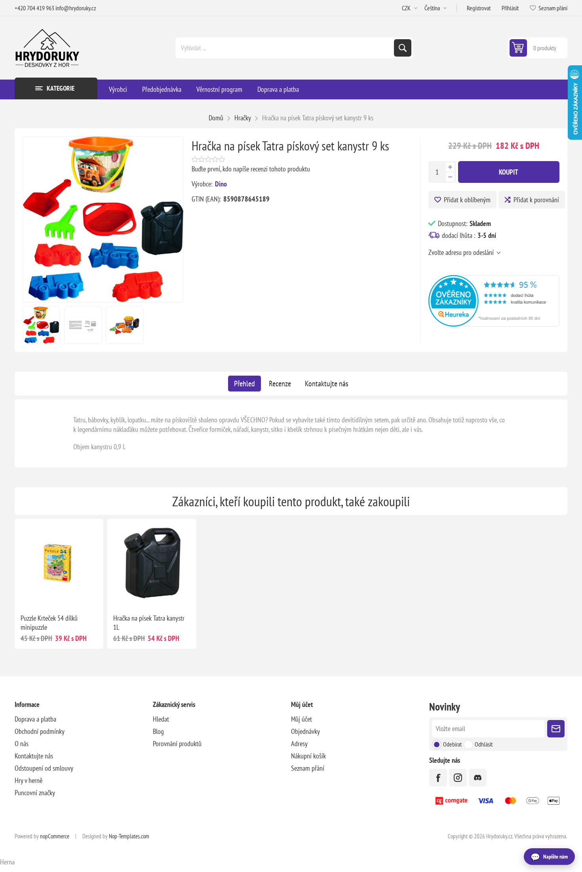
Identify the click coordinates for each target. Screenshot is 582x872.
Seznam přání (307, 768)
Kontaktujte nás (326, 383)
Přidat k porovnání (536, 199)
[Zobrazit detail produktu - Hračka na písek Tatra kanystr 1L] (151, 563)
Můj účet (301, 719)
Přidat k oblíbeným (467, 199)
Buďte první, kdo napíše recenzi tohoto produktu (251, 168)
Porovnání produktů (177, 743)
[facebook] (438, 778)
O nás (22, 743)
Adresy (299, 743)
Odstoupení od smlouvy (44, 768)
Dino (221, 183)
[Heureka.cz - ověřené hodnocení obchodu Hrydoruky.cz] (494, 324)
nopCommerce (54, 836)
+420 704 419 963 (34, 8)
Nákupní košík (308, 755)
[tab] (244, 383)
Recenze (280, 383)
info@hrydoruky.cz (75, 8)
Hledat (402, 48)
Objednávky (305, 731)
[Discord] (478, 778)
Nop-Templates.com (129, 836)
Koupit (508, 172)
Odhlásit (484, 744)
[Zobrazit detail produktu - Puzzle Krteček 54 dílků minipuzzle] (59, 563)
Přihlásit (510, 8)
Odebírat (452, 744)
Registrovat (479, 8)
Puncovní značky (35, 792)
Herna (7, 861)
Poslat (556, 728)
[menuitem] (84, 719)
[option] (41, 325)
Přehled (244, 383)
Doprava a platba (35, 719)
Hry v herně (28, 780)
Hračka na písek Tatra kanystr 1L (148, 623)
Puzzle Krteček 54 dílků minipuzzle (49, 623)
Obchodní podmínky (40, 731)
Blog (158, 731)
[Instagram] (458, 778)
